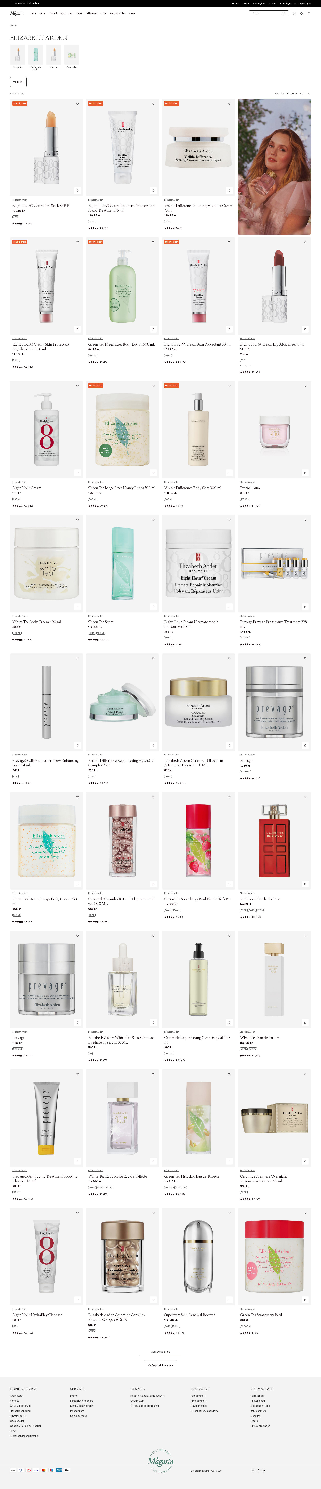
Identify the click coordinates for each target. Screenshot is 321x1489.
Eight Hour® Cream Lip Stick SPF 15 (41, 206)
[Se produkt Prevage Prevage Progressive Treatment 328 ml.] (274, 563)
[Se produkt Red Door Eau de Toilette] (274, 841)
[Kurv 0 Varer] (309, 13)
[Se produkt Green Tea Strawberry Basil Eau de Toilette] (198, 841)
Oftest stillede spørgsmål (144, 1406)
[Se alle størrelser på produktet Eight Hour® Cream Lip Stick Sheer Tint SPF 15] (243, 360)
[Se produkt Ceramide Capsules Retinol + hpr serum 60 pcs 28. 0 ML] (122, 841)
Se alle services (78, 1416)
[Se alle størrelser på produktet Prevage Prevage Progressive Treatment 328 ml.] (245, 637)
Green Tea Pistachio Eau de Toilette (191, 1176)
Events (73, 1396)
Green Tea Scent (101, 622)
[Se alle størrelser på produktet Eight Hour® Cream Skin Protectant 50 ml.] (168, 355)
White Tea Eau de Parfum (260, 1038)
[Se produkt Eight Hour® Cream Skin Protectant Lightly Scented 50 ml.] (46, 286)
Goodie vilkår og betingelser (25, 1426)
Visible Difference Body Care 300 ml (192, 488)
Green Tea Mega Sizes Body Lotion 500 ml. (121, 344)
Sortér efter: (282, 94)
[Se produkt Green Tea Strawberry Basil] (274, 1256)
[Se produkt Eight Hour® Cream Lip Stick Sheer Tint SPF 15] (274, 286)
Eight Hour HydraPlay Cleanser (37, 1315)
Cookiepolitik (17, 1421)
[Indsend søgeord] (254, 13)
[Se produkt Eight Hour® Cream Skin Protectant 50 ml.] (198, 286)
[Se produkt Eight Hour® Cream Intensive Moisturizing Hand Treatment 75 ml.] (122, 147)
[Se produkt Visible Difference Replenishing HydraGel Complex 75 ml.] (122, 702)
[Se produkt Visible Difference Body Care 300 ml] (198, 429)
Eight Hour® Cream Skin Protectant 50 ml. (197, 344)
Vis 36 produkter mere (160, 1365)
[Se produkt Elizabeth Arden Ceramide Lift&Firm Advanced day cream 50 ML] (198, 702)
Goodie (235, 4)
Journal (246, 4)
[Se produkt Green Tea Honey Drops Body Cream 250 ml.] (46, 841)
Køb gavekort (198, 1396)
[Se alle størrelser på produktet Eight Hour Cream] (16, 499)
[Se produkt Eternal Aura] (274, 429)
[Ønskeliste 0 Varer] (302, 13)
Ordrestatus (17, 1396)
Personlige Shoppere (81, 1401)
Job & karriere (258, 1411)
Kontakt (14, 1401)
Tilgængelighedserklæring (24, 1436)
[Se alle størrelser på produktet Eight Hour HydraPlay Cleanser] (16, 1326)
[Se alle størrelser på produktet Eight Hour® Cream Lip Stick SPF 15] (15, 216)
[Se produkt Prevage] (274, 702)
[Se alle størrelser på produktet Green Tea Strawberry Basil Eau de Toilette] (172, 910)
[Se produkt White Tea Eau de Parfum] (274, 979)
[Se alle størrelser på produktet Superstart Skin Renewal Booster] (172, 1326)
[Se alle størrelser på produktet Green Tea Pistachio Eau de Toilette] (175, 1187)
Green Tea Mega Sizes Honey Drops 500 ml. (122, 488)
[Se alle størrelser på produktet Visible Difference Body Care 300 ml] (168, 499)
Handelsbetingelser (20, 1411)
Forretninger (285, 4)
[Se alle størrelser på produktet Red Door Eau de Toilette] (252, 910)
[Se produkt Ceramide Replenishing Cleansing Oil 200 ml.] (198, 979)
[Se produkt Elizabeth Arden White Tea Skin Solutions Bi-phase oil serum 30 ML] (122, 979)
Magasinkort (77, 1411)
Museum (255, 1416)
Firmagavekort (198, 1401)
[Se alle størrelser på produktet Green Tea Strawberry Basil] (246, 1326)
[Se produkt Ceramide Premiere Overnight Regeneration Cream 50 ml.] (274, 1118)
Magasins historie (260, 1406)
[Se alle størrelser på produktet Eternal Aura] (245, 499)
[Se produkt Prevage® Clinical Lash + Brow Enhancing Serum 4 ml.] (46, 702)
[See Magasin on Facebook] (258, 1471)
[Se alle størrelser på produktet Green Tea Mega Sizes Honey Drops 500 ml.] (92, 499)
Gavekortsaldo (199, 1406)
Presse (254, 1421)
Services (272, 4)
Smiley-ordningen (260, 1426)
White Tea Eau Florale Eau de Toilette (117, 1176)
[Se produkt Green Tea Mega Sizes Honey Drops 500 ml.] (122, 429)
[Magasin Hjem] (16, 13)
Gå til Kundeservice (20, 1406)
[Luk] (213, 761)
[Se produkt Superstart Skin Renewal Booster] (198, 1256)
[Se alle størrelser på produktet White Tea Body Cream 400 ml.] (17, 633)
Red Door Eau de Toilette (260, 899)
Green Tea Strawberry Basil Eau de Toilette (197, 899)
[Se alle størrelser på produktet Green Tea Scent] (96, 633)
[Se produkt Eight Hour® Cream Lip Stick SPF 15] (46, 147)
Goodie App (137, 1401)
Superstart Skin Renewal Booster (189, 1315)
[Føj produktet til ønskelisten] (77, 103)
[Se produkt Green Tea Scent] (122, 563)
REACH (13, 1431)
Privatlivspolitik (18, 1416)
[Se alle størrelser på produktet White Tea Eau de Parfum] (248, 1048)
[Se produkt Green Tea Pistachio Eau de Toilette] (198, 1118)
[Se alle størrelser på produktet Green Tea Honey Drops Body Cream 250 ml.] (16, 915)
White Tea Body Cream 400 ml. (37, 622)
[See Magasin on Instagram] (253, 1471)
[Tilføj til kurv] (77, 190)
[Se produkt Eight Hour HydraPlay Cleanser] (46, 1256)
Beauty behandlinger (81, 1406)
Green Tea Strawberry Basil (261, 1315)
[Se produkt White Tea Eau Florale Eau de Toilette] (122, 1118)
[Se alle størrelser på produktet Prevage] (245, 771)
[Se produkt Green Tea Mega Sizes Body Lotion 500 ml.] (122, 286)
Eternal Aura (250, 488)
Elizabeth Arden (19, 200)
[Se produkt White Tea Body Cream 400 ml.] (46, 563)
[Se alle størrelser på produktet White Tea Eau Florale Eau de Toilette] (100, 1187)
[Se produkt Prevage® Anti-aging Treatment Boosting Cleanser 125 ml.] (46, 1118)
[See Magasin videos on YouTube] (263, 1471)
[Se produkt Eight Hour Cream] (46, 429)
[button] (294, 13)
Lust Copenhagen (302, 4)
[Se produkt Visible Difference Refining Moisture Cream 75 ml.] (198, 147)
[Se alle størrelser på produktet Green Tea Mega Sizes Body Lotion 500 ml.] (92, 355)
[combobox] (269, 13)
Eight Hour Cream (26, 488)
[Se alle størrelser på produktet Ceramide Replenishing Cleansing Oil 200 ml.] (168, 1053)
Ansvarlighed (259, 4)
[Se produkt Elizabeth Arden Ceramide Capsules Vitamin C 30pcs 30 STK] (122, 1256)
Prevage (246, 761)
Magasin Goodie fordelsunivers (147, 1396)
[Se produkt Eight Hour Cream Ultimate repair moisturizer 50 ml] (198, 563)
